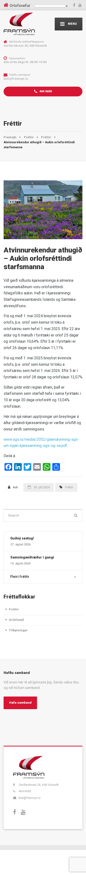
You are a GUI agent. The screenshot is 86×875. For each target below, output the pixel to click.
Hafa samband (20, 702)
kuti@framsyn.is (30, 798)
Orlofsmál (16, 620)
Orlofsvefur (20, 5)
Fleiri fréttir (19, 576)
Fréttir (69, 487)
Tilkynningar (18, 630)
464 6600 (45, 91)
